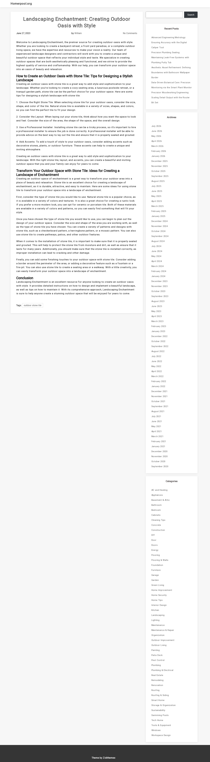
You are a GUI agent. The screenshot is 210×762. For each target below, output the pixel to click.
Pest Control (158, 660)
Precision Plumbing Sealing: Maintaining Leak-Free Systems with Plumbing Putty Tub (170, 57)
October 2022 (158, 341)
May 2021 (156, 426)
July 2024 (156, 246)
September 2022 (159, 346)
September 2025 (159, 176)
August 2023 (158, 301)
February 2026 (158, 151)
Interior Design (159, 605)
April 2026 (156, 141)
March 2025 (157, 206)
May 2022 (156, 366)
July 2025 (156, 186)
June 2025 (156, 191)
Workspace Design (161, 735)
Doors (154, 545)
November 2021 (159, 396)
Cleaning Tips (158, 520)
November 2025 (159, 166)
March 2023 (157, 321)
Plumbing (156, 665)
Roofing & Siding (160, 695)
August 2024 (158, 241)
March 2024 (157, 266)
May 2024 (156, 256)
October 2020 (158, 461)
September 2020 (159, 466)
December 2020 (159, 451)
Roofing (155, 690)
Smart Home (158, 700)
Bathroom (156, 505)
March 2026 (157, 146)
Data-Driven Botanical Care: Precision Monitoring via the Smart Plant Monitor (171, 85)
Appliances (157, 495)
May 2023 (156, 311)
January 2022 (158, 386)
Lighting (155, 620)
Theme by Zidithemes (103, 757)
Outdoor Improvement (162, 640)
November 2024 (159, 226)
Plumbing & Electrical (162, 670)
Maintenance (158, 625)
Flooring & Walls (159, 560)
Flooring (155, 555)
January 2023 (158, 331)
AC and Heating (159, 490)
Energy (154, 550)
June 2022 (156, 361)
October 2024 (158, 231)
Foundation (157, 565)
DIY (153, 535)
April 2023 (156, 316)
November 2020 (159, 456)
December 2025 (159, 161)
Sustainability (158, 710)
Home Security (159, 595)
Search (190, 14)
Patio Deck (157, 655)
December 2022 (159, 336)
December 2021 (159, 391)
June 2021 (156, 421)
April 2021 (156, 431)
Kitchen (155, 610)
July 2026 (156, 126)
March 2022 (157, 376)
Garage (155, 575)
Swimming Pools (160, 715)
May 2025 (156, 196)
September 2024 (159, 236)
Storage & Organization (163, 705)
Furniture (156, 570)
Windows (156, 730)
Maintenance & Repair (162, 630)
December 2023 (159, 281)
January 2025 (158, 216)
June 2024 (156, 251)
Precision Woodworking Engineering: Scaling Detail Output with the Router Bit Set (170, 97)
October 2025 (158, 171)
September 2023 (159, 296)
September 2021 (159, 406)
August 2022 (158, 351)
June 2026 (156, 131)
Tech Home (157, 720)
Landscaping (158, 615)
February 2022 (158, 381)
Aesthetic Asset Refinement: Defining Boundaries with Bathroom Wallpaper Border (171, 72)
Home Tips (157, 600)
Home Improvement (161, 590)
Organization (158, 635)
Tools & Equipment (161, 725)
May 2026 (156, 136)
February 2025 (158, 211)
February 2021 (158, 441)
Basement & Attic (160, 500)
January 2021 (158, 446)
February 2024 (158, 271)
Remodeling (157, 680)
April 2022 (156, 371)
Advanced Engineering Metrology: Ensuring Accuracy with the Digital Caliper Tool (169, 42)
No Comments (130, 33)
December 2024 (159, 221)
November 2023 (159, 286)
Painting (155, 650)
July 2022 (156, 356)
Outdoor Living (159, 645)
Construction (158, 530)
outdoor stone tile (32, 305)
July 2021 (156, 416)
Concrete (156, 525)
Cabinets (156, 515)
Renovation (157, 685)
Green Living (157, 585)
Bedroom (156, 510)
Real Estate (157, 675)
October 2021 (158, 401)
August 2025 (158, 181)
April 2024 (156, 261)
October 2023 (158, 291)
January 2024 (158, 276)
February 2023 (158, 326)
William (78, 33)
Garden (155, 580)
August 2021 (158, 411)
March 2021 (157, 436)
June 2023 (156, 306)
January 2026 (158, 156)
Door (153, 540)
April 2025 (156, 201)
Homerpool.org (21, 3)
